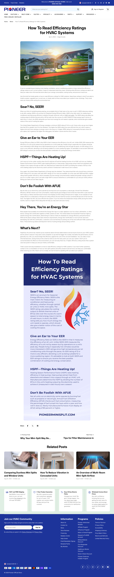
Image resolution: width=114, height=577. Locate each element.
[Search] (78, 9)
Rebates (21, 3)
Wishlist (6, 3)
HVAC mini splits (69, 115)
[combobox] (55, 9)
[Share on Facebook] (28, 426)
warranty (49, 496)
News (11, 21)
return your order (72, 500)
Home (6, 21)
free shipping (18, 498)
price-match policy (99, 504)
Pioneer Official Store (15, 572)
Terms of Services (27, 532)
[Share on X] (33, 426)
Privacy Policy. (38, 532)
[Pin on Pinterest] (38, 426)
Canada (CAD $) (86, 3)
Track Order (14, 3)
